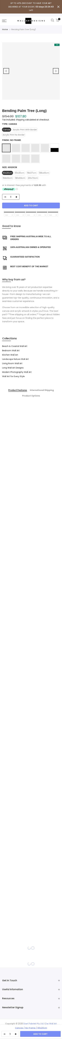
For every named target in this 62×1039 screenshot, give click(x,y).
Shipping (20, 119)
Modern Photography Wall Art (17, 372)
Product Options (31, 396)
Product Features (17, 390)
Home (5, 29)
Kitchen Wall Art (10, 354)
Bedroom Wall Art (11, 350)
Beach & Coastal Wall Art (14, 346)
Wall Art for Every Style (13, 376)
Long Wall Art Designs (13, 367)
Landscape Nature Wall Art (15, 359)
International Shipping (42, 390)
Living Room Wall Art (12, 363)
